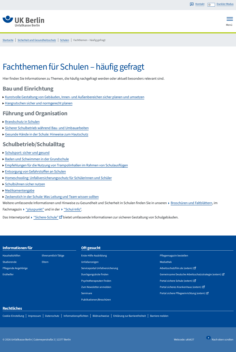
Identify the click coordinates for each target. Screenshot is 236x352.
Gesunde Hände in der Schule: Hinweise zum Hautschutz (46, 134)
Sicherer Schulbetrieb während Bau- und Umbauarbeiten (47, 127)
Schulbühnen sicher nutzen (25, 184)
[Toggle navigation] (230, 19)
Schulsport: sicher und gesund (27, 152)
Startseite (8, 40)
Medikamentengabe (19, 190)
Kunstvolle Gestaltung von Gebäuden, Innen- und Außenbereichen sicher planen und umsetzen (74, 97)
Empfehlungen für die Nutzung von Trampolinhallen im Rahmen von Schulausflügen (66, 165)
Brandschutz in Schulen (22, 121)
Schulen (64, 40)
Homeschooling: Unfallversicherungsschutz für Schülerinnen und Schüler (58, 177)
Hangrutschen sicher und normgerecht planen (38, 103)
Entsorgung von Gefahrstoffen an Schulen (35, 171)
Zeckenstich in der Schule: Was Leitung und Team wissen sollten (52, 196)
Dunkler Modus (225, 4)
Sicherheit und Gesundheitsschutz (37, 40)
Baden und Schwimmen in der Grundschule (37, 159)
